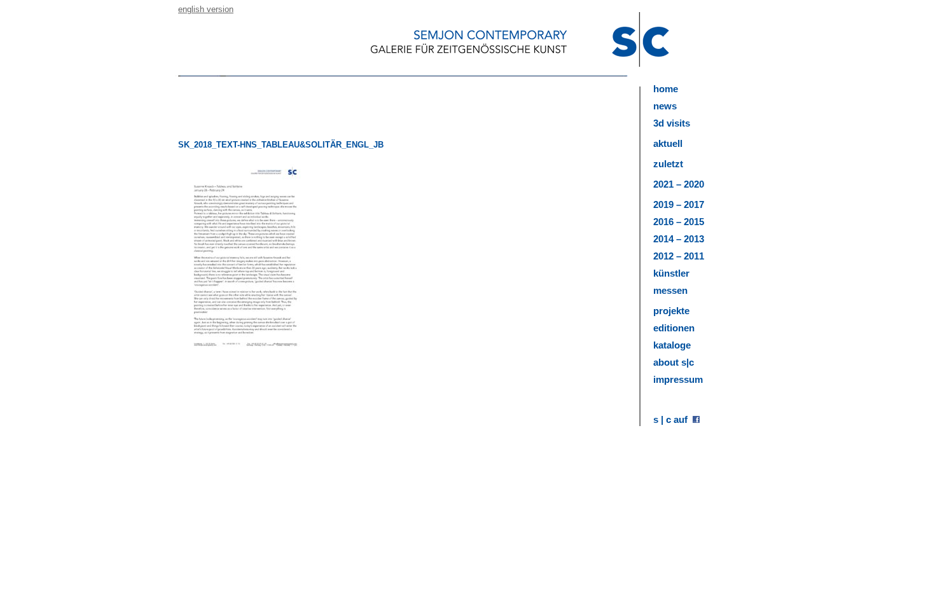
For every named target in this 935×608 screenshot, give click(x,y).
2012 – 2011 (678, 256)
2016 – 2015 (678, 221)
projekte (671, 310)
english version (205, 9)
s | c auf (673, 419)
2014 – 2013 (678, 238)
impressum (678, 379)
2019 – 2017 (678, 204)
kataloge (672, 345)
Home (665, 88)
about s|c (673, 362)
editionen (674, 327)
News (665, 105)
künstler (671, 273)
